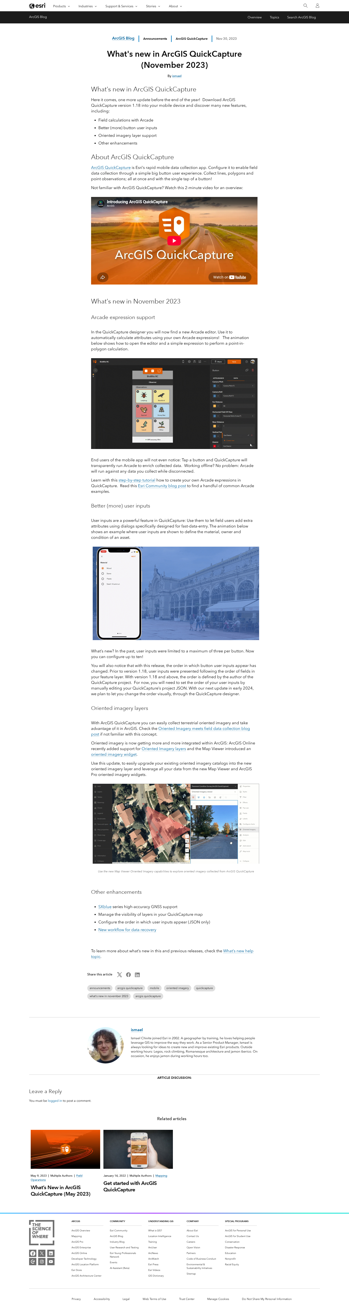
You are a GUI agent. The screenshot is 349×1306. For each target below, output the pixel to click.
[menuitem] (87, 1230)
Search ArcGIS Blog (301, 17)
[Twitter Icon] (120, 976)
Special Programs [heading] (237, 1221)
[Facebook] (32, 1253)
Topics (274, 17)
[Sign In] (317, 5)
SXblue (104, 906)
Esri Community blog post (162, 485)
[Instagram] (41, 1261)
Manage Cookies (218, 1299)
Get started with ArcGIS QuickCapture (130, 1186)
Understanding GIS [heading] (160, 1221)
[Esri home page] (37, 6)
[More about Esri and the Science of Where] (41, 1233)
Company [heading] (193, 1221)
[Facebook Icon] (128, 976)
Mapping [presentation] (161, 1175)
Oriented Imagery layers (164, 748)
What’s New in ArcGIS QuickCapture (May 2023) (60, 1190)
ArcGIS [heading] (75, 1221)
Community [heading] (117, 1221)
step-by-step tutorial (137, 480)
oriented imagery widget (114, 754)
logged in (55, 1101)
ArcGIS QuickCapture (111, 167)
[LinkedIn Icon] (137, 976)
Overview (255, 17)
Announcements (155, 39)
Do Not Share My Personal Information (267, 1299)
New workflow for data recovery (127, 929)
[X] (41, 1253)
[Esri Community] (32, 1261)
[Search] (305, 5)
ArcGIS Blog (38, 17)
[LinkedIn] (51, 1253)
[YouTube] (51, 1261)
